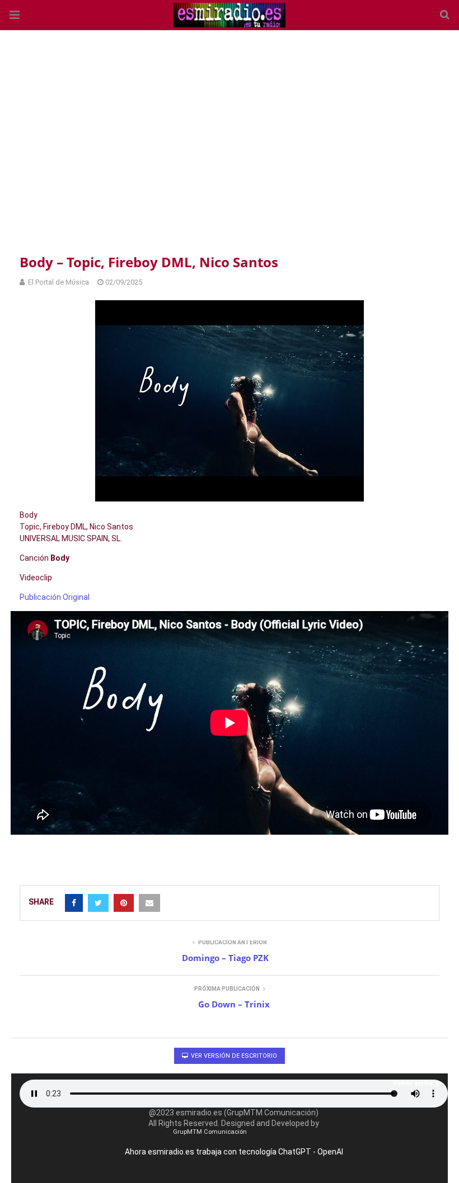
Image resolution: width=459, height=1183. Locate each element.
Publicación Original (55, 597)
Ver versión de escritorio (233, 1055)
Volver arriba (413, 1083)
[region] (229, 139)
